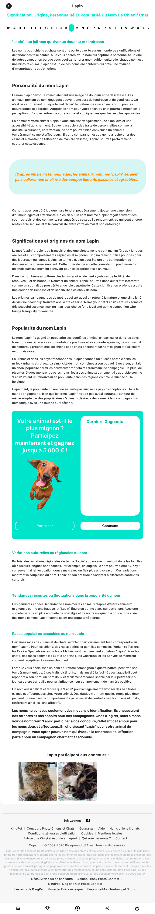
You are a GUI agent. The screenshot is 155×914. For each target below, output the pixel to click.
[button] (9, 6)
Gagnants (86, 828)
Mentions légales (110, 833)
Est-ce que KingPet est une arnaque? (50, 838)
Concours (110, 526)
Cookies (87, 833)
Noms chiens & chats (124, 828)
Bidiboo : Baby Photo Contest (98, 878)
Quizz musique (72, 889)
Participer (45, 526)
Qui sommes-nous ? (96, 838)
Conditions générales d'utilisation (52, 833)
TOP (6, 28)
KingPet (16, 828)
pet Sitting (128, 889)
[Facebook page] (88, 820)
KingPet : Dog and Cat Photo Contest (75, 883)
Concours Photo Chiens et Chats (51, 828)
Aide (101, 828)
